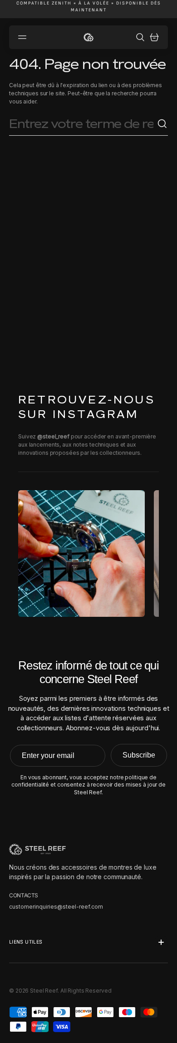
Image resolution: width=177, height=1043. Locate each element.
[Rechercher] (162, 123)
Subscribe (139, 755)
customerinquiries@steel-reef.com (56, 906)
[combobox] (83, 124)
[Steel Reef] (88, 37)
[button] (23, 37)
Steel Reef (44, 990)
